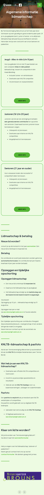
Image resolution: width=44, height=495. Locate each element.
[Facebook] (20, 5)
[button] (16, 5)
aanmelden (31, 246)
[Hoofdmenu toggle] (39, 5)
